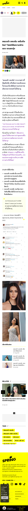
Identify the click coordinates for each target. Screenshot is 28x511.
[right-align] (21, 3)
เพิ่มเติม (5, 494)
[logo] (5, 3)
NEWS (8, 7)
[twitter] (7, 71)
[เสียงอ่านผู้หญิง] (13, 13)
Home (3, 7)
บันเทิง (13, 7)
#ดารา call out (19, 441)
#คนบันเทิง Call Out (9, 444)
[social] (12, 484)
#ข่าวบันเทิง (7, 437)
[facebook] (5, 71)
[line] (9, 71)
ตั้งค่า (4, 500)
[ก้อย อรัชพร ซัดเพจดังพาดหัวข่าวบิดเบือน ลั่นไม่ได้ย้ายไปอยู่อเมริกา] (14, 390)
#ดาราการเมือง (8, 441)
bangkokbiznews (19, 494)
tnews (16, 499)
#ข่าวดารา (16, 437)
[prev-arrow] (3, 392)
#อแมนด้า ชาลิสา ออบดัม (11, 434)
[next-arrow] (25, 392)
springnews (18, 496)
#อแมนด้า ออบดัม (9, 430)
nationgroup (18, 491)
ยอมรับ (4, 497)
